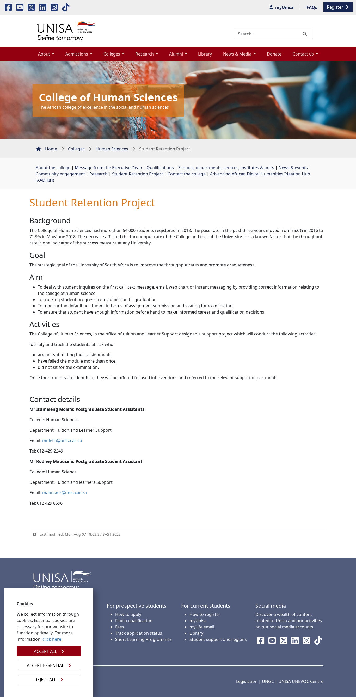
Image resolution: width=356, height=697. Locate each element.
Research (98, 174)
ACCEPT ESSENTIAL (45, 665)
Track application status (138, 633)
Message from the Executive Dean (108, 167)
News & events (293, 167)
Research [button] (145, 54)
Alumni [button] (176, 54)
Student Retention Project (137, 174)
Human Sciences (112, 149)
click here (51, 639)
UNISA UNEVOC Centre (300, 681)
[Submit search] (305, 34)
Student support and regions (218, 639)
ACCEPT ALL (45, 651)
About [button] (44, 54)
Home (51, 149)
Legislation (246, 681)
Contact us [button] (304, 54)
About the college (53, 167)
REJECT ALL (45, 679)
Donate (274, 54)
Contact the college (187, 174)
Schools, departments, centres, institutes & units (226, 167)
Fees (119, 627)
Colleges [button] (112, 54)
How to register (204, 614)
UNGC (268, 681)
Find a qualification (133, 620)
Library (205, 54)
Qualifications (160, 167)
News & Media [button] (238, 54)
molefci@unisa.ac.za (62, 440)
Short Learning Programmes (143, 639)
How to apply (128, 614)
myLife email (201, 627)
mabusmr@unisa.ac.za (64, 493)
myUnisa (198, 620)
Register (335, 7)
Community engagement (60, 174)
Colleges (76, 149)
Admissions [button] (77, 54)
